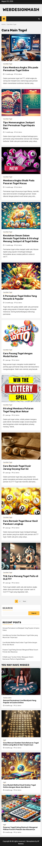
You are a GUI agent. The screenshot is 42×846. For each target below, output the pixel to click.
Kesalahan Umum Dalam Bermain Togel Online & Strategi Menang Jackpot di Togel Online (21, 238)
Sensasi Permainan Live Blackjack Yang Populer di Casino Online (19, 702)
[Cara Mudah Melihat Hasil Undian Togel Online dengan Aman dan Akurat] (21, 766)
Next (24, 601)
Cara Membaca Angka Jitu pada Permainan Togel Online (20, 69)
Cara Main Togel (7, 64)
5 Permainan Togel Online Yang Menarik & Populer (20, 297)
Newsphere (31, 841)
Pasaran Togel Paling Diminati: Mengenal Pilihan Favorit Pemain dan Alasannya (20, 828)
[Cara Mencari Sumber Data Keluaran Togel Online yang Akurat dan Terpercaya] (21, 723)
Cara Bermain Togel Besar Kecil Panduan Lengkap (20, 522)
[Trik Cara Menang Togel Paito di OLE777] (21, 556)
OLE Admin (19, 74)
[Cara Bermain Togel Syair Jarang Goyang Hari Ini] (21, 446)
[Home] (4, 18)
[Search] (39, 19)
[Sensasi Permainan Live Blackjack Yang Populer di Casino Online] (21, 681)
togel (4, 740)
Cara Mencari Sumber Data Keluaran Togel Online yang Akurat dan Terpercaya (21, 744)
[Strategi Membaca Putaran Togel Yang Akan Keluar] (21, 388)
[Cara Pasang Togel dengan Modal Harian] (21, 333)
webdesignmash (21, 9)
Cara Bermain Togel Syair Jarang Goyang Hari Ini (17, 467)
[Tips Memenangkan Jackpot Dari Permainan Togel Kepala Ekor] (21, 102)
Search (8, 608)
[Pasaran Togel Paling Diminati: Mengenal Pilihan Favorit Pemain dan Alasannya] (21, 808)
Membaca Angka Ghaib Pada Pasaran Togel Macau (18, 182)
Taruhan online (7, 697)
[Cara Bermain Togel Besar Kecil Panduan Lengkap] (21, 501)
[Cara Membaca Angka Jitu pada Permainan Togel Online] (21, 47)
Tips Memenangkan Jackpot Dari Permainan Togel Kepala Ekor (19, 125)
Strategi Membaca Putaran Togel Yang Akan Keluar (18, 410)
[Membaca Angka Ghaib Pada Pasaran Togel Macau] (21, 160)
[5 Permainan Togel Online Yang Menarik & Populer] (21, 276)
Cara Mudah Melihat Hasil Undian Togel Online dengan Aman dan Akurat (19, 786)
